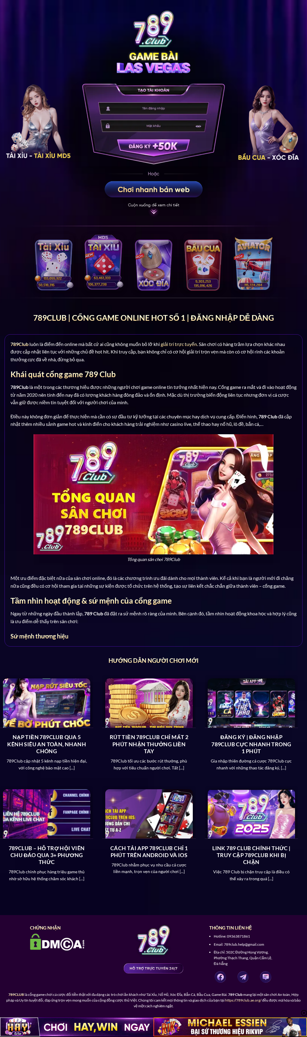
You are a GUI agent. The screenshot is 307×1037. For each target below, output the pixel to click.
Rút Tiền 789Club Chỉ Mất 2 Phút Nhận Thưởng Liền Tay (149, 744)
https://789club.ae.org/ (243, 1000)
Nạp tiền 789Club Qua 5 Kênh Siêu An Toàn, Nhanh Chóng (46, 744)
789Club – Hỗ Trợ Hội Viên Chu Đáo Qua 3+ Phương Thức (47, 855)
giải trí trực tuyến (179, 344)
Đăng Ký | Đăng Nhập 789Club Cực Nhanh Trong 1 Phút (251, 744)
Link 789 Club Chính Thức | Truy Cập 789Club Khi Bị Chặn (251, 855)
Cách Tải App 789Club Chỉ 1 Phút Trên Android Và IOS (149, 851)
